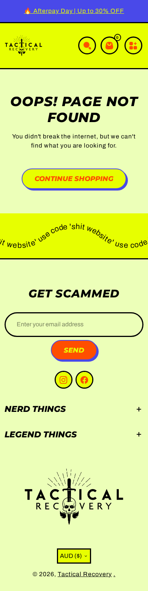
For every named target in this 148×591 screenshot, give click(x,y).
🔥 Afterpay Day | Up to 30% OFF (74, 11)
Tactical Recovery (85, 574)
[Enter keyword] (87, 45)
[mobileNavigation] (133, 45)
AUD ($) (71, 556)
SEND (74, 350)
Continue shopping (74, 178)
